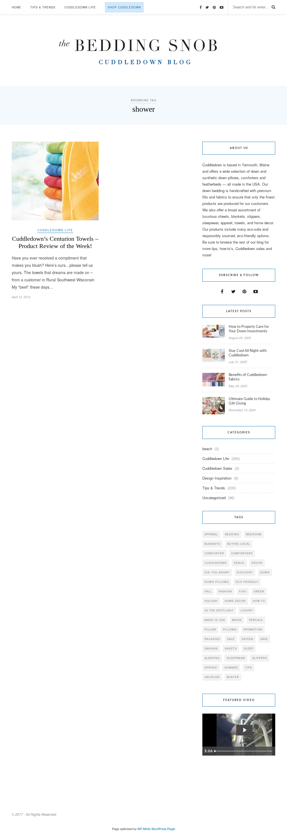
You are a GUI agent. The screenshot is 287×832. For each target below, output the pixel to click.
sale (231, 639)
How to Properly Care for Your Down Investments (249, 329)
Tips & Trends (42, 7)
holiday (211, 601)
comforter (214, 553)
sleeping (212, 658)
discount (245, 572)
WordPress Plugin (163, 829)
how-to (259, 601)
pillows (230, 629)
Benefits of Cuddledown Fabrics (248, 377)
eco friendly (247, 582)
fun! (243, 591)
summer (231, 667)
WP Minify (144, 829)
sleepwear (236, 658)
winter (233, 677)
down (265, 572)
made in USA (215, 620)
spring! (211, 667)
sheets (231, 648)
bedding (232, 534)
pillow (210, 629)
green (259, 591)
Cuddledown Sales (217, 468)
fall (208, 591)
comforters (242, 553)
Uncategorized (214, 497)
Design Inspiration (217, 478)
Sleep (248, 648)
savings (211, 648)
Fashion (225, 591)
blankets (212, 544)
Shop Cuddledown (124, 7)
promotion (253, 629)
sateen (247, 639)
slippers (259, 658)
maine (237, 620)
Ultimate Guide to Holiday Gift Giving (249, 401)
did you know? (217, 572)
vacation (212, 677)
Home (16, 7)
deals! (239, 563)
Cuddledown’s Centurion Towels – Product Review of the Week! (55, 242)
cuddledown (216, 563)
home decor (235, 601)
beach (207, 448)
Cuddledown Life (80, 7)
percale (256, 620)
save (264, 639)
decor (257, 563)
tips (248, 667)
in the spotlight (219, 610)
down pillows (217, 582)
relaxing (212, 639)
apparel (211, 534)
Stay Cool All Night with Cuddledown (248, 353)
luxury (247, 610)
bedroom (253, 534)
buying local (238, 544)
